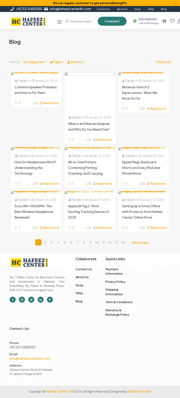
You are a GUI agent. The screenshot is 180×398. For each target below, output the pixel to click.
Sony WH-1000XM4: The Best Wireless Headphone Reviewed (34, 211)
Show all (164, 62)
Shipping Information (114, 292)
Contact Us (84, 269)
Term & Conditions (119, 302)
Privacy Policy (115, 281)
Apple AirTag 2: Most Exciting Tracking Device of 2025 (88, 211)
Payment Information (114, 271)
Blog (79, 301)
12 (110, 242)
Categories (35, 62)
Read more (51, 103)
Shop (79, 285)
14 (123, 242)
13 (116, 242)
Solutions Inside (139, 391)
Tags (57, 62)
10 (97, 242)
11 (103, 242)
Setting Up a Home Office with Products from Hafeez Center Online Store (142, 211)
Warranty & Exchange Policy (117, 312)
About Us (82, 277)
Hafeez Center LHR (60, 391)
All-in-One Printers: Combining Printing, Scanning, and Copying (85, 167)
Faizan (22, 80)
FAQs (79, 293)
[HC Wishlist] (172, 21)
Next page (139, 242)
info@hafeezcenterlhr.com (70, 9)
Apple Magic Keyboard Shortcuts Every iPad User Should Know (141, 167)
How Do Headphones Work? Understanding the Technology (35, 167)
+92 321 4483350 (29, 9)
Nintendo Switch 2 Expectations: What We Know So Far (139, 92)
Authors (77, 62)
